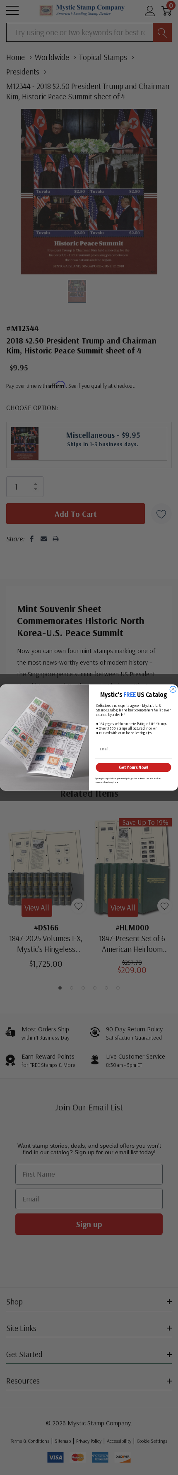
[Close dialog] (173, 689)
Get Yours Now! (133, 767)
